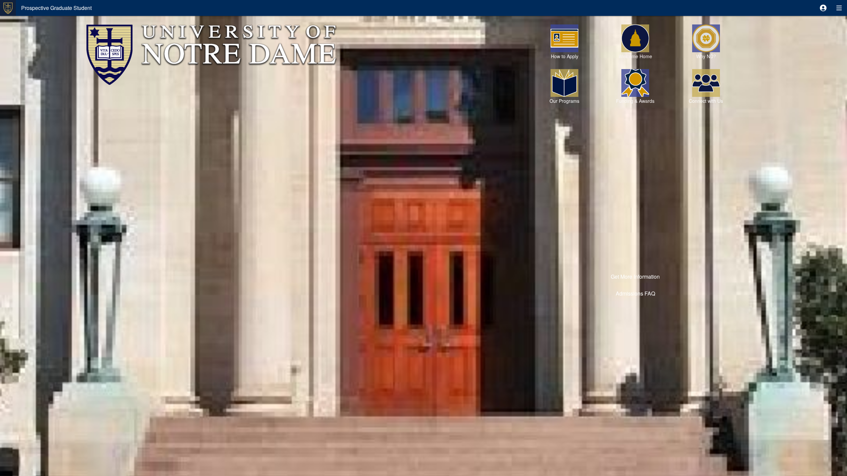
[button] (823, 8)
